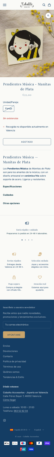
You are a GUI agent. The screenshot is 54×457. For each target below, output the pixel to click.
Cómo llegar (9, 399)
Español (37, 430)
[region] (27, 228)
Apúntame (14, 335)
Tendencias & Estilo (13, 377)
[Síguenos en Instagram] (4, 420)
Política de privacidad (14, 361)
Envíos (6, 345)
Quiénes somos (11, 371)
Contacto (8, 356)
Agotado (27, 142)
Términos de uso (12, 366)
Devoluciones (10, 351)
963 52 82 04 (21, 410)
